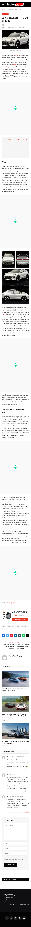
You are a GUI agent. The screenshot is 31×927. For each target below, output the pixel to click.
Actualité (5, 14)
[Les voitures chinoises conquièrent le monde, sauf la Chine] (15, 679)
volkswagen (24, 626)
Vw (3, 628)
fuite (8, 626)
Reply (27, 769)
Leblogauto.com (15, 904)
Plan (5, 901)
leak (13, 626)
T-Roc (17, 55)
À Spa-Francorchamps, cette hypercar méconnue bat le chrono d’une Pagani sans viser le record (15, 716)
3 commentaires (21, 27)
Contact (6, 899)
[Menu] (3, 4)
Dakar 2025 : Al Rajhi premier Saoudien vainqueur (8, 646)
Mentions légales (8, 894)
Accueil (3, 9)
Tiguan (4, 314)
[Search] (28, 4)
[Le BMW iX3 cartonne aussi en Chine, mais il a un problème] (15, 731)
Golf (7, 67)
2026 (3, 626)
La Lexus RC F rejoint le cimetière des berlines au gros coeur (23, 646)
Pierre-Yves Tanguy (9, 25)
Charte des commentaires (10, 896)
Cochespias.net (11, 603)
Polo (14, 64)
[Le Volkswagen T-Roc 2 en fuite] (15, 39)
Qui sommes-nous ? (9, 897)
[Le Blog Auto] (15, 4)
